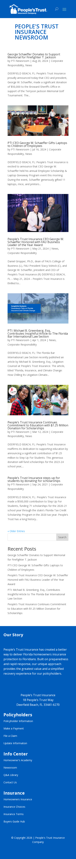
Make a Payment (14, 728)
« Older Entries (16, 531)
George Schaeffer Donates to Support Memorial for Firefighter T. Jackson (34, 55)
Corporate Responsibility (22, 253)
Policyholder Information (18, 721)
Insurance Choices (14, 806)
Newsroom (10, 767)
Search (62, 537)
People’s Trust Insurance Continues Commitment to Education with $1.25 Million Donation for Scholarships (38, 425)
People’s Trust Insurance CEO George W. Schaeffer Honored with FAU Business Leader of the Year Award (36, 242)
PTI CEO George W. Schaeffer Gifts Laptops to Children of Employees (37, 144)
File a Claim (10, 736)
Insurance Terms (14, 814)
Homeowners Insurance (18, 799)
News (28, 65)
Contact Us (10, 782)
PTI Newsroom (20, 61)
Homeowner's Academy (18, 760)
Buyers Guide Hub (14, 821)
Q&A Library (11, 775)
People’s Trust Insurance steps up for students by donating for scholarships (34, 479)
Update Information (15, 743)
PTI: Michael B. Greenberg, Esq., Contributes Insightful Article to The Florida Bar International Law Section (38, 334)
